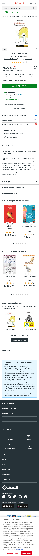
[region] (19, 536)
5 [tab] (20, 243)
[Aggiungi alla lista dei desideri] (32, 49)
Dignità (9, 226)
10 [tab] (27, 294)
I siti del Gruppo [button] (7, 429)
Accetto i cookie (26, 553)
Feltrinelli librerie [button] (8, 404)
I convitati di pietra (29, 329)
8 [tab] (25, 243)
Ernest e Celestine (29, 277)
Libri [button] (3, 455)
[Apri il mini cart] (35, 3)
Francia (15, 137)
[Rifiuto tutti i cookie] (36, 520)
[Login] (8, 2)
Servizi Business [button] (7, 414)
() (23, 62)
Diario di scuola (9, 277)
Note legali (6, 351)
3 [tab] (16, 243)
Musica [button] (4, 460)
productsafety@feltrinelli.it (20, 396)
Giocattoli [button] (6, 470)
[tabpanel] (19, 33)
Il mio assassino (10, 329)
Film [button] (3, 465)
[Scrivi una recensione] (26, 62)
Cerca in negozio (19, 109)
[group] (19, 12)
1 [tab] (19, 45)
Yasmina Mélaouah (10, 59)
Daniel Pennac (17, 57)
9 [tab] (25, 294)
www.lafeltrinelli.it (23, 377)
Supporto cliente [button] (8, 419)
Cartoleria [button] (6, 475)
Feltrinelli (28, 59)
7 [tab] (22, 294)
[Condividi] (36, 49)
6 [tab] (22, 243)
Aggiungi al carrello (20, 86)
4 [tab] (18, 243)
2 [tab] (13, 294)
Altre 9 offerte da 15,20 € (21, 80)
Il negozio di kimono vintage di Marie (29, 227)
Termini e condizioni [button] (9, 424)
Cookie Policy (19, 549)
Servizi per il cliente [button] (9, 409)
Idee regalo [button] (6, 480)
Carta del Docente (21, 115)
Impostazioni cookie (12, 553)
